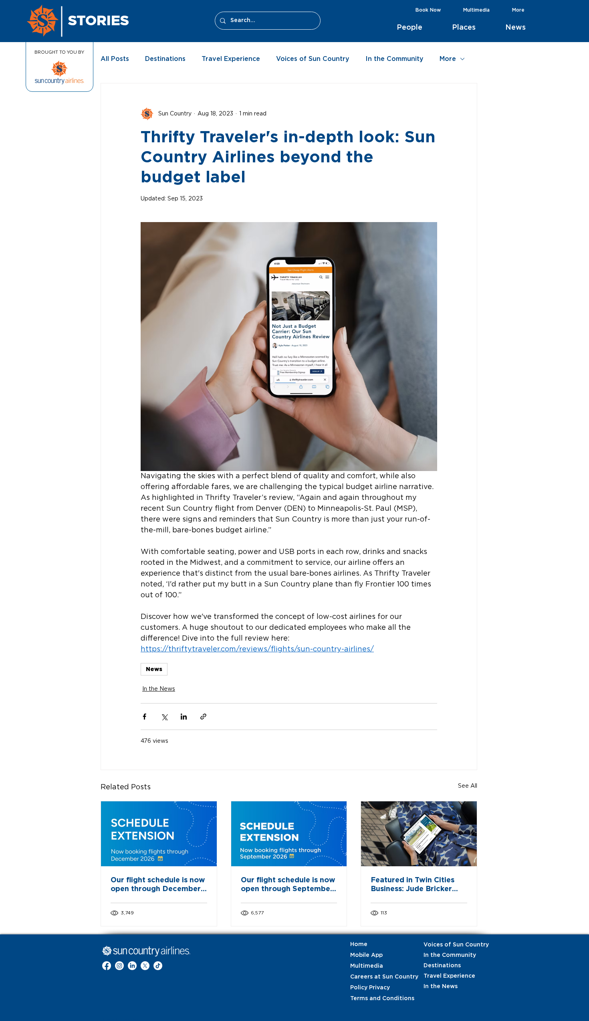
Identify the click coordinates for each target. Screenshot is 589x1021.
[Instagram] (119, 965)
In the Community (394, 59)
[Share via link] (203, 716)
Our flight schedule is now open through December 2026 (158, 885)
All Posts (115, 59)
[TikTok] (157, 965)
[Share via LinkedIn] (184, 716)
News (154, 669)
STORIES (98, 20)
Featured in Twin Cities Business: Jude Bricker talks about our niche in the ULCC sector (413, 885)
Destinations (165, 59)
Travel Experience (231, 59)
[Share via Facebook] (144, 716)
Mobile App (366, 955)
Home (358, 944)
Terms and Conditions (370, 998)
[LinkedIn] (132, 965)
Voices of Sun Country (312, 59)
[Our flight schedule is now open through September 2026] (289, 833)
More (448, 59)
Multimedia (366, 966)
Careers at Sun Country (370, 977)
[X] (145, 965)
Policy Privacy (370, 988)
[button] (418, 28)
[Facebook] (106, 965)
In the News (158, 689)
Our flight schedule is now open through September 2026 (288, 885)
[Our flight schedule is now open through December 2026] (159, 833)
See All (467, 786)
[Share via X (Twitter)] (164, 716)
